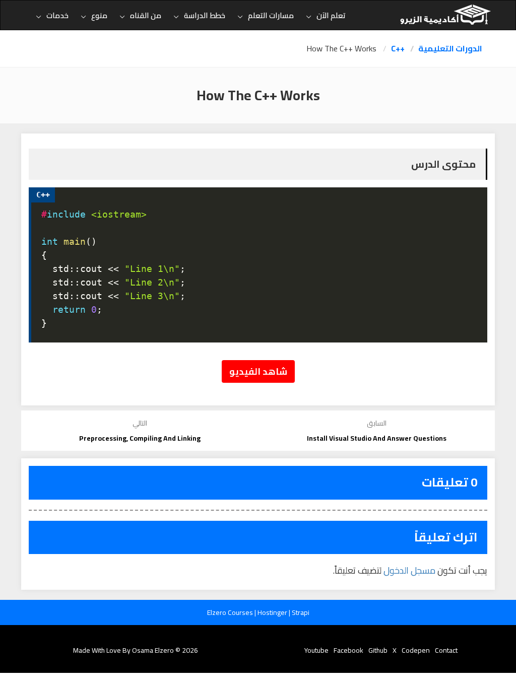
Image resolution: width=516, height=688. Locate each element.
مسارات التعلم (271, 15)
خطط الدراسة (204, 15)
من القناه (145, 15)
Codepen (416, 650)
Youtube (316, 650)
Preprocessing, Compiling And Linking (140, 438)
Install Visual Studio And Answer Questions (376, 438)
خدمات (57, 15)
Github (378, 650)
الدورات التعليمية (450, 48)
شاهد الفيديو (258, 371)
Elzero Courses (230, 612)
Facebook (348, 650)
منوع (99, 15)
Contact (446, 650)
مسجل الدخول (409, 570)
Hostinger (273, 612)
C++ (398, 48)
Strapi (300, 612)
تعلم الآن (331, 15)
